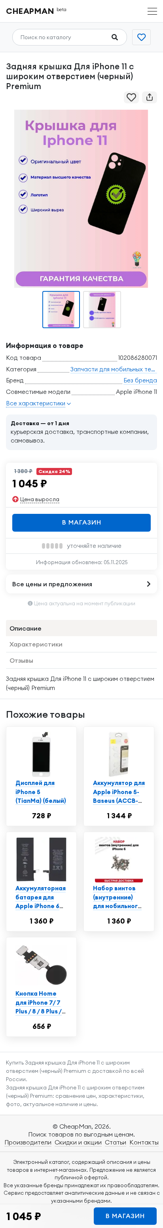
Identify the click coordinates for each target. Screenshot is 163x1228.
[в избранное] (131, 97)
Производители (27, 1142)
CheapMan (36, 11)
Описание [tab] (25, 628)
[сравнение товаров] (141, 37)
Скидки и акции (78, 1142)
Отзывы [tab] (21, 660)
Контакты (144, 1142)
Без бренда (140, 380)
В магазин (81, 522)
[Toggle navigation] (152, 11)
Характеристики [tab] (36, 644)
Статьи (115, 1142)
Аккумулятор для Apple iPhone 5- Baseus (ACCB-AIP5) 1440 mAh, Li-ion (119, 800)
